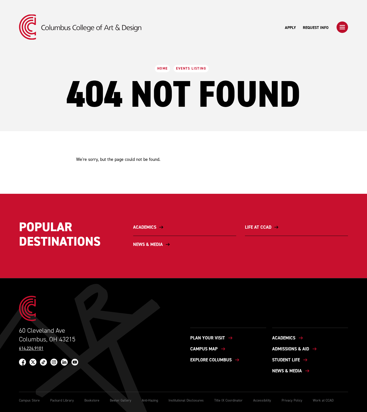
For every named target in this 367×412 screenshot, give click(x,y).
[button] (342, 27)
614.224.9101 (31, 348)
